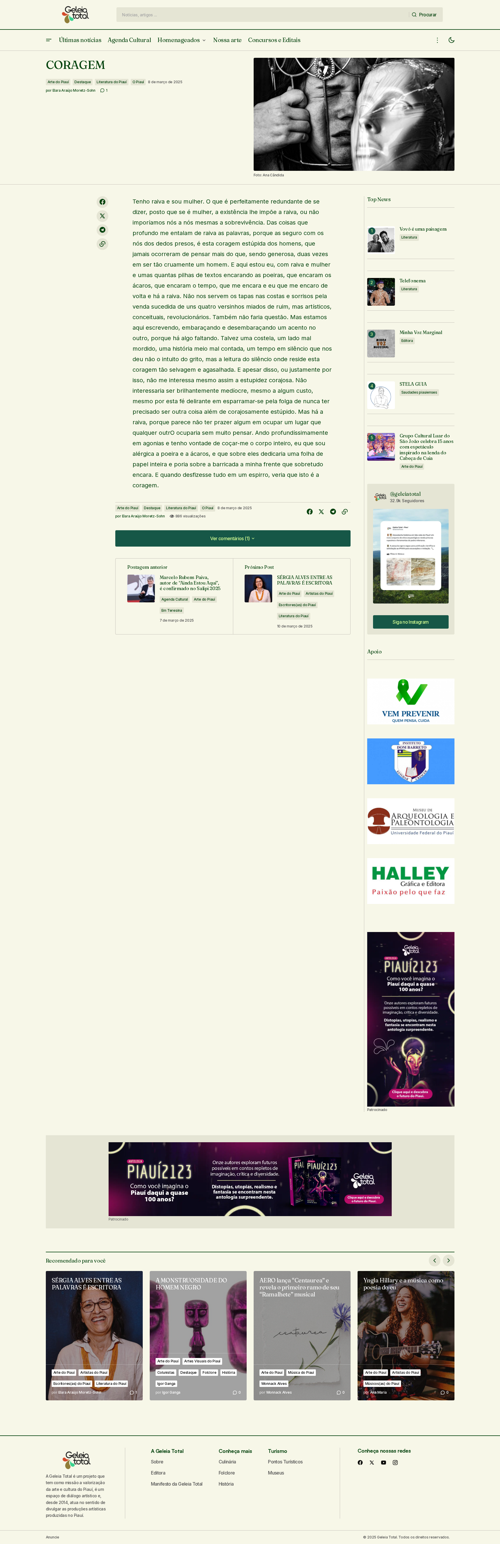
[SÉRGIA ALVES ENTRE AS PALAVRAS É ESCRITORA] (94, 1335)
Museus (276, 1473)
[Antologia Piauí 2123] (410, 1019)
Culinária (227, 1462)
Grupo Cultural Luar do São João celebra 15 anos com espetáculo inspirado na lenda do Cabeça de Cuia (427, 447)
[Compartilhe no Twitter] (102, 216)
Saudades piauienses (419, 392)
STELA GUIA (413, 384)
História (228, 1372)
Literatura (409, 237)
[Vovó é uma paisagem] (381, 240)
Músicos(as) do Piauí (382, 1383)
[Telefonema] (381, 292)
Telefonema (413, 281)
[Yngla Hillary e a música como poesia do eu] (406, 1335)
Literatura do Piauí (111, 82)
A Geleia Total (167, 1451)
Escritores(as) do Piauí (297, 605)
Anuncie (52, 1537)
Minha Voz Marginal (421, 332)
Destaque (82, 82)
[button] (49, 40)
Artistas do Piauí (319, 593)
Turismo (277, 1451)
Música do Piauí (301, 1372)
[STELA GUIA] (381, 395)
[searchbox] (263, 15)
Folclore (209, 1372)
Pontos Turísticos (285, 1462)
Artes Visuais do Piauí (202, 1361)
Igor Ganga (166, 1383)
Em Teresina (171, 610)
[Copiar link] (102, 244)
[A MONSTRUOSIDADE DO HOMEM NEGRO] (198, 1335)
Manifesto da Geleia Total (177, 1484)
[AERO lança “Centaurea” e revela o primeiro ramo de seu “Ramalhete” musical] (302, 1335)
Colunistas (166, 1372)
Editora (407, 340)
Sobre (157, 1462)
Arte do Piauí (58, 82)
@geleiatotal (405, 494)
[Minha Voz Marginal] (381, 343)
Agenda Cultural (174, 599)
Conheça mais (235, 1451)
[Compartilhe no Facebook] (102, 202)
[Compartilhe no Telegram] (102, 230)
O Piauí (138, 82)
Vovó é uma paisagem (423, 229)
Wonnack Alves (274, 1383)
